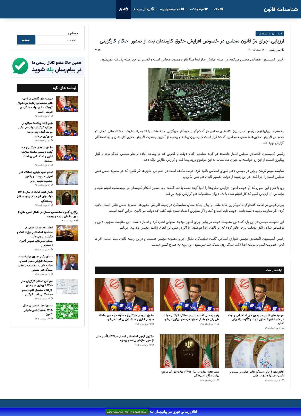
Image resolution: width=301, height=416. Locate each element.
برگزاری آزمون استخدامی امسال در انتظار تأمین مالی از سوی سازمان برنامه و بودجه (125, 338)
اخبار (122, 9)
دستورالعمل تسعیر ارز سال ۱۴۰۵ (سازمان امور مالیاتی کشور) (38, 310)
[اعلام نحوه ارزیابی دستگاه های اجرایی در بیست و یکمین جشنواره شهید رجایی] (254, 351)
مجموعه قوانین (171, 9)
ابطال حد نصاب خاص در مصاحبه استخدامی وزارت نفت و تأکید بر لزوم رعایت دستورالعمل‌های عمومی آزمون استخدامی (35, 236)
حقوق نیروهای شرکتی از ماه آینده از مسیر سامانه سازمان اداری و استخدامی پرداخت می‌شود (126, 317)
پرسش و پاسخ (142, 9)
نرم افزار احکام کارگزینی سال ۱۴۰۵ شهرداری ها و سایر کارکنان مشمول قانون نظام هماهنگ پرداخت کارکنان (37, 288)
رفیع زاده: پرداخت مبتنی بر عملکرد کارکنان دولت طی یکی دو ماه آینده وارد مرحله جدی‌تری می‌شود (191, 317)
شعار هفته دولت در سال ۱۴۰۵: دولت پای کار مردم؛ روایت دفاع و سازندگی (190, 373)
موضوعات (198, 9)
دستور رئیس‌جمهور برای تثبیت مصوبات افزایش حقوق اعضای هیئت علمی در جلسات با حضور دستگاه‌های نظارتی (35, 263)
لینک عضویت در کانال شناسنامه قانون (126, 412)
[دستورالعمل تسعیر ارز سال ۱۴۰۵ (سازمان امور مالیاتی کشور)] (67, 311)
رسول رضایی (275, 50)
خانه (217, 9)
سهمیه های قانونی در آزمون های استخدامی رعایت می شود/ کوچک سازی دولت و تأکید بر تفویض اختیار (256, 319)
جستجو (73, 33)
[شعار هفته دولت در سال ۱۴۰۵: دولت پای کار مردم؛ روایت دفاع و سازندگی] (189, 351)
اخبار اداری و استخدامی (270, 34)
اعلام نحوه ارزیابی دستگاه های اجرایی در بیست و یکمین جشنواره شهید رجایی (257, 373)
